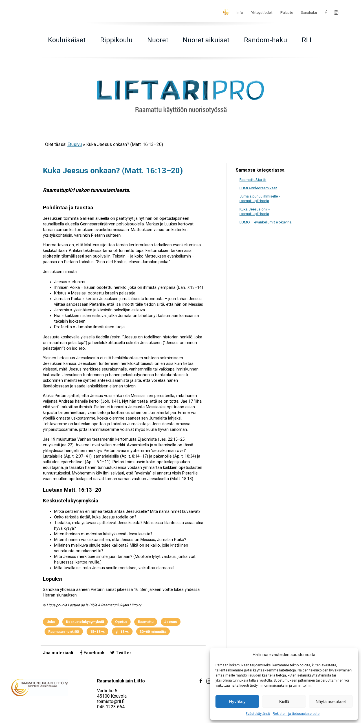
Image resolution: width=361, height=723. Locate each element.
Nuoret (157, 40)
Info (240, 12)
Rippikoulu (116, 40)
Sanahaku (309, 12)
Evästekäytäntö (258, 714)
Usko (51, 622)
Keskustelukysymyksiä (85, 622)
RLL (307, 40)
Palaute (286, 12)
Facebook (93, 652)
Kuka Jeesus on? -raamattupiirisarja (254, 211)
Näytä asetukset (331, 701)
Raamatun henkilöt (63, 631)
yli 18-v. (122, 631)
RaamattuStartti (252, 179)
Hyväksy (237, 701)
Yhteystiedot (261, 12)
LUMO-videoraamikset (258, 188)
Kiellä (284, 701)
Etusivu (74, 144)
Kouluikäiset (66, 40)
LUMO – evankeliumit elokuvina (265, 222)
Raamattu (145, 622)
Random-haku (265, 40)
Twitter (123, 652)
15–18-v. (97, 631)
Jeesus (170, 622)
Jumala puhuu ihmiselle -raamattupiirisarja (259, 198)
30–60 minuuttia (153, 631)
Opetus (121, 622)
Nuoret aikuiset (206, 40)
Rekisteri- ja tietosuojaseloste (296, 714)
